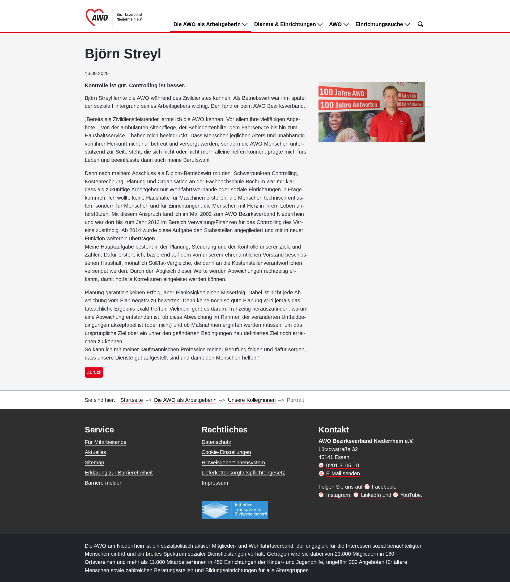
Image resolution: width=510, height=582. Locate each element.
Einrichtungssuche (380, 24)
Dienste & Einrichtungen (285, 24)
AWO (336, 24)
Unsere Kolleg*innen (252, 400)
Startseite (131, 400)
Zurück (94, 372)
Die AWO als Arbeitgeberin (212, 24)
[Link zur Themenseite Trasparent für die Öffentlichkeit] (235, 509)
